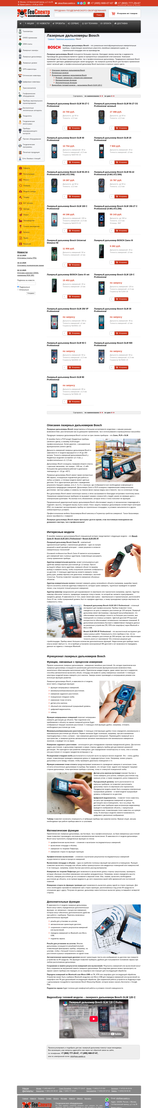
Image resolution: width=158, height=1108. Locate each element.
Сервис (75, 23)
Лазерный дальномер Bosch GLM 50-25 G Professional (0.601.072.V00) (68, 173)
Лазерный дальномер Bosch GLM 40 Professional (65, 139)
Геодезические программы (29, 145)
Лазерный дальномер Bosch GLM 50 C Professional (66, 344)
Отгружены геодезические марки (30, 265)
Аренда (26, 209)
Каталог (26, 232)
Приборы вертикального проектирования (32, 102)
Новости (45, 23)
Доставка (122, 23)
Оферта (26, 168)
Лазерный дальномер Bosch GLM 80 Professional (65, 378)
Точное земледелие (31, 226)
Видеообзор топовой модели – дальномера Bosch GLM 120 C (77, 85)
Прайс (25, 238)
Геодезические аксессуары (29, 122)
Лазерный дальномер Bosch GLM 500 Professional (113, 344)
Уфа (60, 1091)
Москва (38, 1088)
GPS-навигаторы (29, 69)
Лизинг (26, 215)
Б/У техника (28, 203)
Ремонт (26, 180)
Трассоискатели (29, 88)
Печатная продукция (31, 152)
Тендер (26, 197)
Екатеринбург (91, 1091)
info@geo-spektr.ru (77, 1056)
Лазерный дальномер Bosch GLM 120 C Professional (114, 275)
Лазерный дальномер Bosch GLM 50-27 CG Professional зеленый (116, 104)
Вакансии (27, 244)
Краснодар (40, 1091)
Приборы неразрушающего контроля (30, 130)
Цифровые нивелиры (31, 82)
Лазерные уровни (30, 63)
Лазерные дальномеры (65, 39)
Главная (51, 39)
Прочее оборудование (32, 139)
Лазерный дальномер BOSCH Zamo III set (68, 274)
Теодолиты (27, 116)
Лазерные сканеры (30, 50)
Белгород (114, 1088)
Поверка (26, 186)
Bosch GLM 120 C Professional (68, 539)
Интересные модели (60, 73)
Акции (30, 23)
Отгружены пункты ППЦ (26, 258)
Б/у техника (91, 23)
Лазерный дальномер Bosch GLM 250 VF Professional (67, 310)
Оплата (107, 23)
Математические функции (66, 80)
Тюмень (114, 1091)
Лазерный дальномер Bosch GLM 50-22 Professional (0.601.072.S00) (114, 173)
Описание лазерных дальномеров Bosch (68, 70)
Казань (89, 1088)
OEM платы (27, 44)
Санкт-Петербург (65, 1088)
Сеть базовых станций (31, 158)
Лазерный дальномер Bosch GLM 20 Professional (112, 139)
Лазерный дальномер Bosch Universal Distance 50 (66, 241)
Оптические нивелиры (32, 75)
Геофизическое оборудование (29, 95)
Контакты (88, 1098)
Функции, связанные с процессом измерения (74, 78)
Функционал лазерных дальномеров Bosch (69, 75)
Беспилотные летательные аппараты (32, 109)
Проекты (60, 23)
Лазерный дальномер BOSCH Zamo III (113, 240)
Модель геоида (29, 191)
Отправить (31, 293)
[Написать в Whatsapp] (107, 1101)
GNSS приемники (30, 38)
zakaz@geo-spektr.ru (66, 3)
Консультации (28, 174)
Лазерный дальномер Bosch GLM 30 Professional (112, 310)
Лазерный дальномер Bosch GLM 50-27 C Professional (68, 104)
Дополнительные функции (66, 83)
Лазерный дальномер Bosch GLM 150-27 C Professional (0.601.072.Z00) (115, 207)
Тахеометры (28, 31)
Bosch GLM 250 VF (91, 539)
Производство (29, 221)
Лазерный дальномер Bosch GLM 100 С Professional (67, 207)
